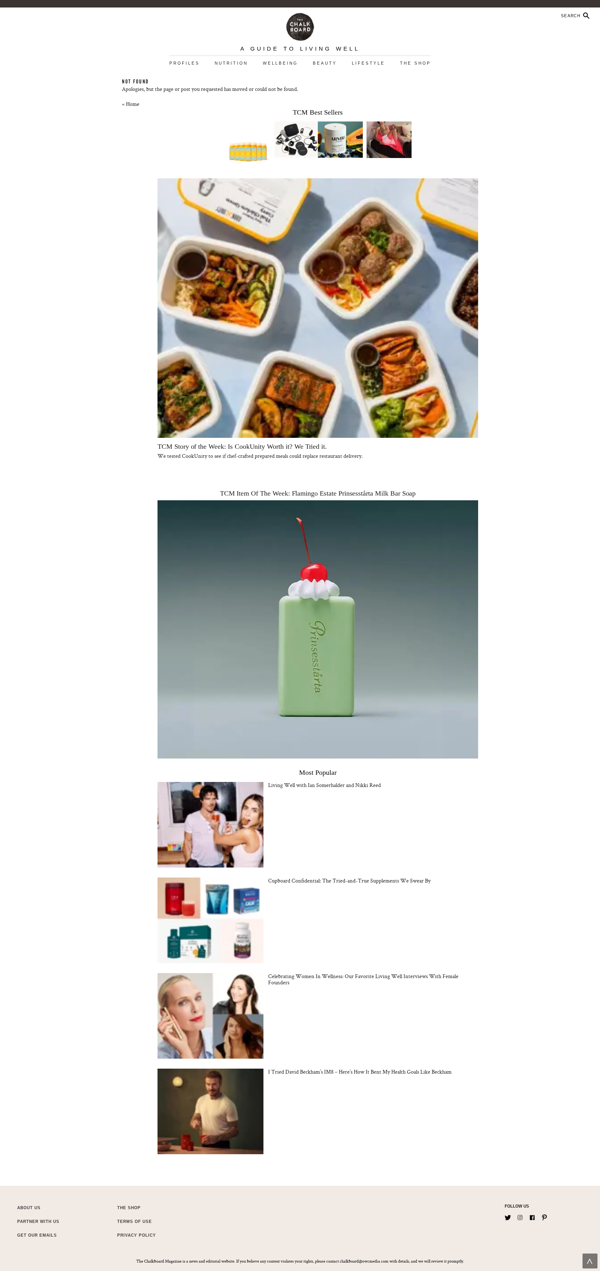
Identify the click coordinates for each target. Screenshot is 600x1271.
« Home (130, 103)
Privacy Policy (136, 1235)
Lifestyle (368, 63)
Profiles (184, 63)
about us (29, 1207)
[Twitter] (508, 1216)
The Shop (415, 63)
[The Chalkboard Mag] (300, 25)
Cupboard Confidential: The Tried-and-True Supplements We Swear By (349, 880)
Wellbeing (280, 63)
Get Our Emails (37, 1235)
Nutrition (231, 63)
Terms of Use (134, 1221)
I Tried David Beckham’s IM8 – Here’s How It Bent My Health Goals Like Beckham (360, 1071)
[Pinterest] (544, 1216)
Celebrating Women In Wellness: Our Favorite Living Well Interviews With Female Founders (363, 979)
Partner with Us (38, 1221)
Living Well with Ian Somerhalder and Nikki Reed (324, 785)
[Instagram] (520, 1216)
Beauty (325, 63)
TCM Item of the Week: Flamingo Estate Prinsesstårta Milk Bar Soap (318, 493)
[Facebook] (532, 1216)
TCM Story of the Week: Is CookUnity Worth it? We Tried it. (242, 446)
